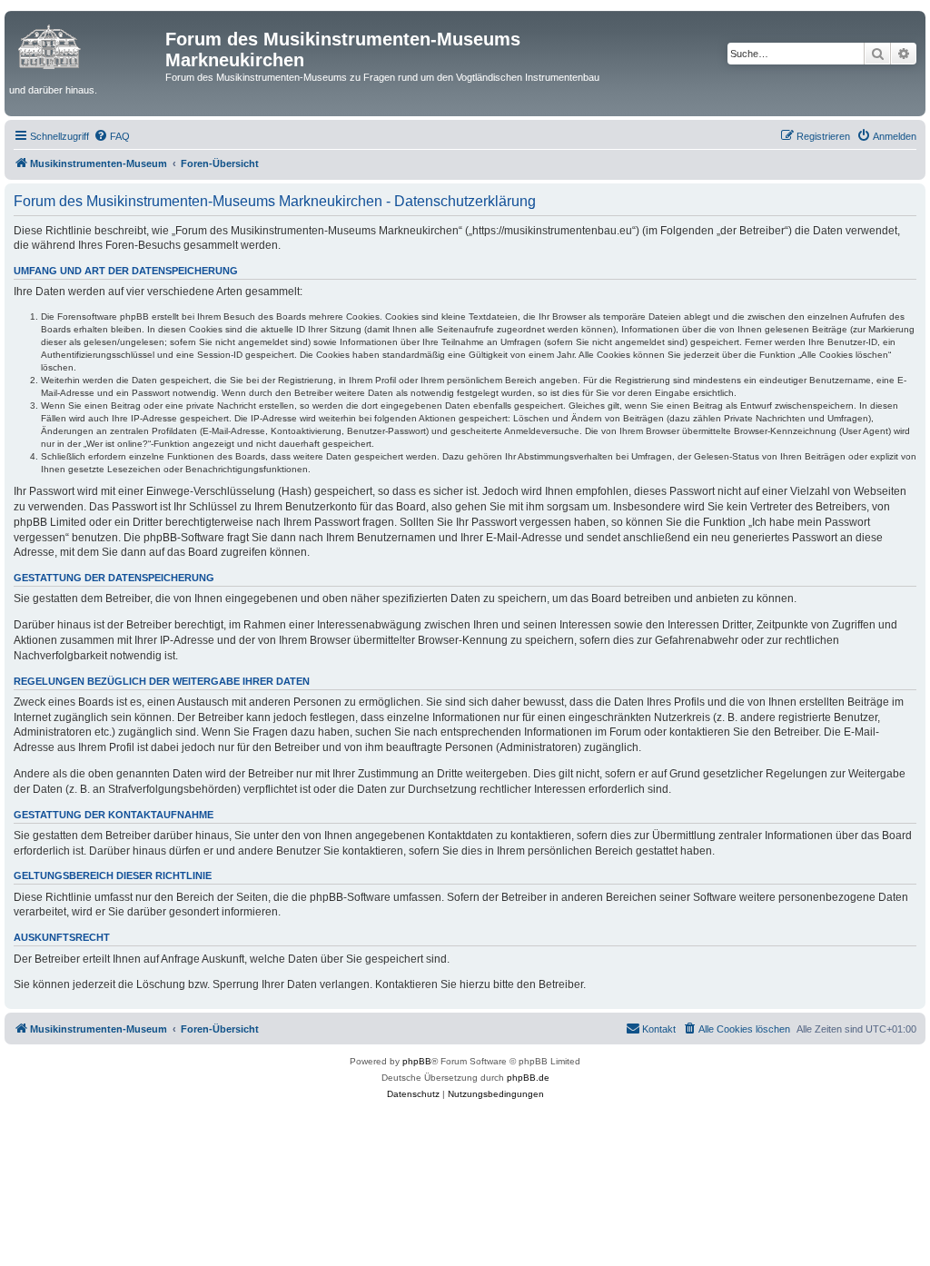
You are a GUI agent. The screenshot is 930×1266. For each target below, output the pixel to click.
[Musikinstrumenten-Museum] (87, 44)
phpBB (416, 1061)
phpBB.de (528, 1078)
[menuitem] (112, 136)
